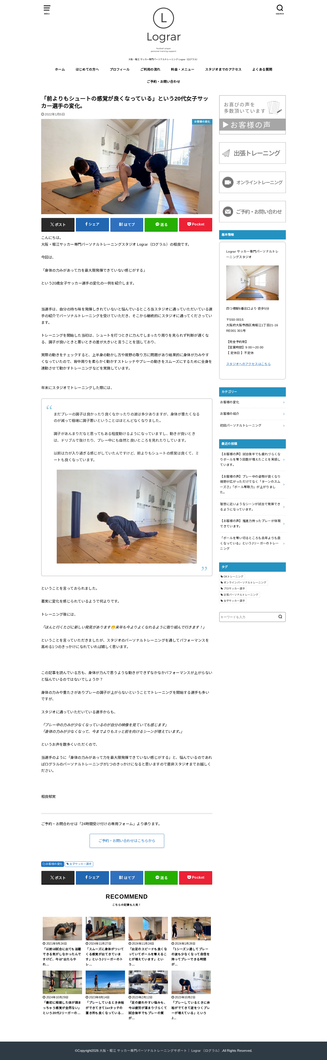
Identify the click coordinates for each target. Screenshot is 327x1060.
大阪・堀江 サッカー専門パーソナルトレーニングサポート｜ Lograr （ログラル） (160, 1050)
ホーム (60, 69)
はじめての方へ (87, 69)
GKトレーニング (233, 576)
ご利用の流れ (150, 69)
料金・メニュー (182, 69)
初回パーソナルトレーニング (241, 425)
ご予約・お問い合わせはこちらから (126, 841)
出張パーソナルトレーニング (241, 594)
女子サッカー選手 (80, 864)
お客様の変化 (54, 864)
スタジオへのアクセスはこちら (248, 364)
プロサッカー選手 (234, 588)
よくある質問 (262, 69)
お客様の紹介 (229, 413)
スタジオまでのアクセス (223, 69)
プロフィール (120, 69)
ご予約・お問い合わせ (163, 81)
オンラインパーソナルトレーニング (245, 582)
